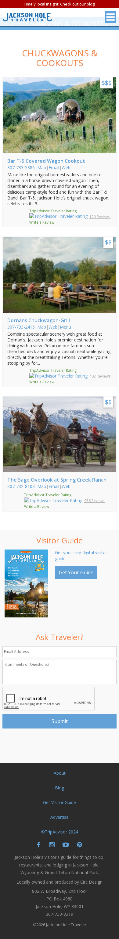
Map (41, 167)
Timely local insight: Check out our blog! (60, 4)
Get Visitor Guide (59, 802)
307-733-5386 (21, 167)
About (60, 773)
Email (54, 167)
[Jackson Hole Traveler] (27, 19)
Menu (65, 327)
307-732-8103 (21, 486)
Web (66, 167)
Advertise (59, 817)
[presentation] (48, 699)
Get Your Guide (76, 572)
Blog (59, 788)
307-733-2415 (21, 327)
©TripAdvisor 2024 (59, 832)
